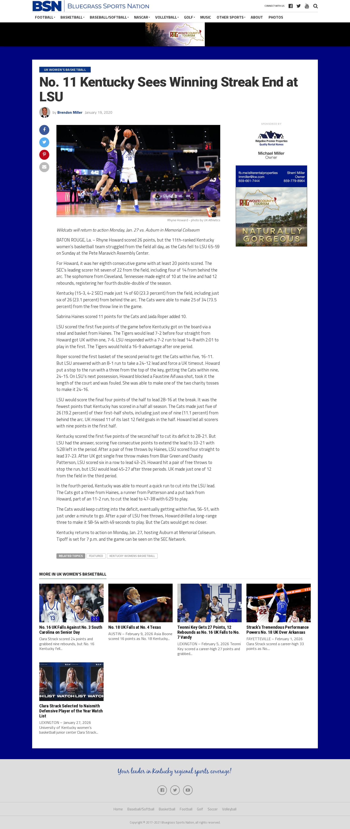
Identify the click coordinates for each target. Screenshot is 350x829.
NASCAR (141, 17)
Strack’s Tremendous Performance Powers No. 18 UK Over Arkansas (277, 629)
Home (118, 809)
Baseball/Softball (108, 17)
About (257, 17)
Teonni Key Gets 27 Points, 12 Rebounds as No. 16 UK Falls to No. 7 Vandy (208, 632)
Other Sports (230, 17)
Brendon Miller (69, 112)
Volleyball (166, 17)
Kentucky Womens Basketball (132, 555)
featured (96, 555)
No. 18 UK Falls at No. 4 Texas (134, 627)
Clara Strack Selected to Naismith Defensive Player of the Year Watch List (71, 711)
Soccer (213, 809)
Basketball (71, 17)
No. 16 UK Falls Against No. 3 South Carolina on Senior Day (70, 629)
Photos (276, 17)
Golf (188, 17)
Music (205, 17)
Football (44, 17)
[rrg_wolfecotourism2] (271, 245)
